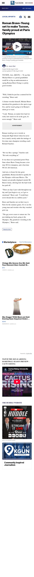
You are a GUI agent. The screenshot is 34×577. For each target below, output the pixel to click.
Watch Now (28, 3)
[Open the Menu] (3, 2)
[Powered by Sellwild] (29, 353)
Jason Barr (12, 66)
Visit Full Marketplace (25, 242)
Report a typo (7, 229)
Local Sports (8, 17)
